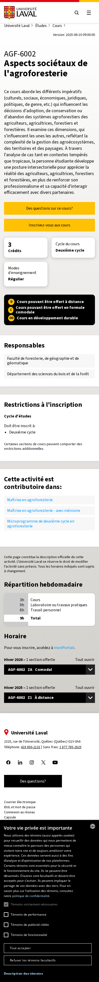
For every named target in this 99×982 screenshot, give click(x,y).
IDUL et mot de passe (20, 807)
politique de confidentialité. (31, 896)
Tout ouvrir (84, 659)
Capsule (10, 817)
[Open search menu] (77, 13)
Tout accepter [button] (20, 948)
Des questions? (33, 781)
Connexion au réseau (19, 812)
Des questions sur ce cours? (49, 208)
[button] (23, 973)
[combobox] (92, 826)
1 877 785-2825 (70, 747)
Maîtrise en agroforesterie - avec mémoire (43, 510)
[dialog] (49, 901)
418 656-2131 (30, 747)
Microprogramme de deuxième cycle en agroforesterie (40, 523)
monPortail (64, 647)
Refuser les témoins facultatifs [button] (33, 960)
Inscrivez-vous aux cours (49, 225)
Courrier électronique (20, 802)
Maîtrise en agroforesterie (30, 499)
